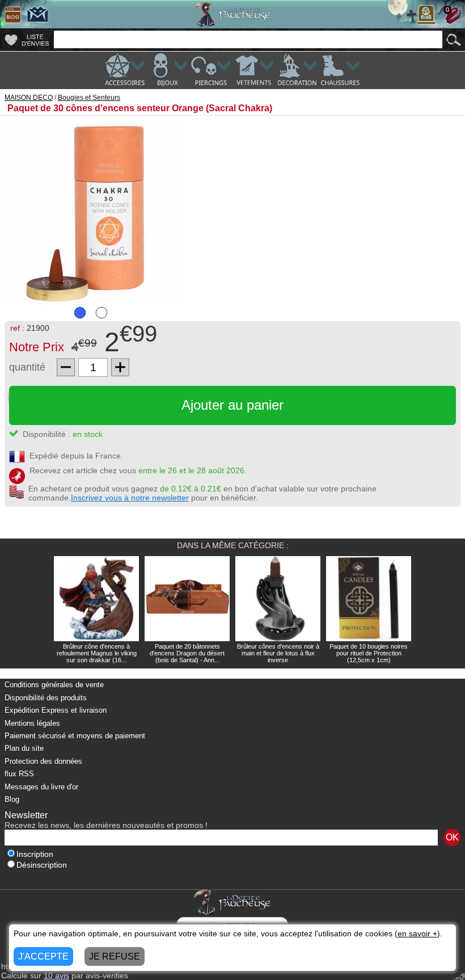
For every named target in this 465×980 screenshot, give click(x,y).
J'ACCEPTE (43, 956)
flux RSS (19, 773)
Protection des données (43, 761)
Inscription (34, 854)
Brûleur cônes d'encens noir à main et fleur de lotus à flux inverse (278, 653)
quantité (27, 367)
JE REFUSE (114, 956)
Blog (12, 799)
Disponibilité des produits (46, 697)
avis (56, 975)
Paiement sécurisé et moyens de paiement (75, 735)
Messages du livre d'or (41, 787)
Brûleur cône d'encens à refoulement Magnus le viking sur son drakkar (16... (97, 653)
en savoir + (417, 933)
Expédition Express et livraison (56, 710)
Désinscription (41, 865)
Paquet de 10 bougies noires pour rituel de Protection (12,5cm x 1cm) (368, 653)
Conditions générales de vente (54, 684)
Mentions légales (32, 723)
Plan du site (24, 748)
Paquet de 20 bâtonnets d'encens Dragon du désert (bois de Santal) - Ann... (187, 653)
